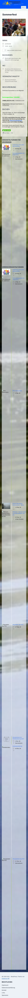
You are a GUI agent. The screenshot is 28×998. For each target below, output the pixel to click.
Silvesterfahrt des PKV (19, 859)
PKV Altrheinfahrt (17, 391)
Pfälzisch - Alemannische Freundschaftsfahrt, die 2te (19, 513)
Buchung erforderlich (10, 79)
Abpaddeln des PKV (18, 624)
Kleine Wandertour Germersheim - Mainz (18, 504)
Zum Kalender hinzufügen (14, 50)
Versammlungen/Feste (11, 81)
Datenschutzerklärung (15, 120)
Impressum (5, 985)
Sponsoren (5, 995)
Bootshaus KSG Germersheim (13, 69)
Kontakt (4, 990)
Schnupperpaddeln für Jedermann (18, 153)
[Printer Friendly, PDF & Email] (6, 130)
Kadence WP (5, 978)
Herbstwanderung (17, 746)
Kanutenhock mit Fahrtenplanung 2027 (18, 738)
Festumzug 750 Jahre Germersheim (18, 145)
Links (3, 992)
